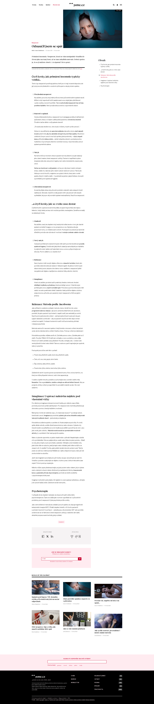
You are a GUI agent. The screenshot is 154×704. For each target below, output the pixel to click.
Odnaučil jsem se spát (47, 46)
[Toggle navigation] (121, 5)
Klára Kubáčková (35, 632)
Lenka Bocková (66, 631)
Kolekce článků (107, 675)
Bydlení (48, 5)
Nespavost (35, 42)
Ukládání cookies (52, 698)
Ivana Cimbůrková (67, 603)
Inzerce (73, 679)
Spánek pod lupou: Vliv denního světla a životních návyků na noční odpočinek (45, 599)
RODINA (107, 682)
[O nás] (49, 676)
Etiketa (70, 665)
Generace (59, 665)
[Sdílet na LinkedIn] (52, 537)
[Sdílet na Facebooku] (44, 537)
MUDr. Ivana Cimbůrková (38, 50)
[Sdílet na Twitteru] (48, 537)
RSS (69, 698)
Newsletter (75, 682)
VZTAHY (107, 679)
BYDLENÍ (107, 686)
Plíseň (75, 665)
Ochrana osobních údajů (39, 698)
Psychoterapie (105, 86)
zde (36, 689)
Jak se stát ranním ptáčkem (74, 629)
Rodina (41, 5)
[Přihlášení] (117, 5)
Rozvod (65, 665)
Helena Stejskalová (36, 604)
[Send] (79, 558)
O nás (73, 675)
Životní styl (56, 5)
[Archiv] (113, 5)
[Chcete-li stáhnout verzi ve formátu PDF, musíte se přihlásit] (79, 537)
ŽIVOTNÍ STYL (107, 689)
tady (81, 68)
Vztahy (34, 5)
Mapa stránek (62, 698)
